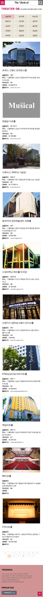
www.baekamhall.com (16, 442)
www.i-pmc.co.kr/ (15, 139)
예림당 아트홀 (9, 121)
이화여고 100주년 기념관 (14, 172)
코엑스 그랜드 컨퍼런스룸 (14, 70)
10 (23, 556)
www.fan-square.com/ (17, 340)
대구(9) (21, 21)
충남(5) (21, 31)
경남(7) (8, 26)
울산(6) (35, 26)
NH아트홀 (6, 476)
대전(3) (21, 35)
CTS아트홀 (7, 527)
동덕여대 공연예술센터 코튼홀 (16, 221)
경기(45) (21, 16)
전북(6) (8, 31)
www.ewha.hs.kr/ (15, 187)
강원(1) (35, 35)
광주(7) (35, 21)
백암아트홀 (7, 425)
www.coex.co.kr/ (15, 88)
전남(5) (35, 31)
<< (5, 553)
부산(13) (35, 16)
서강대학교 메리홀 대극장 (14, 272)
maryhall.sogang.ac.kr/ (16, 289)
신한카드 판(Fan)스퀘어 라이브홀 (18, 323)
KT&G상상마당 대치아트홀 (14, 374)
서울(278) (8, 16)
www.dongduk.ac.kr (16, 238)
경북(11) (8, 21)
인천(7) (21, 26)
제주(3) (8, 35)
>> (32, 556)
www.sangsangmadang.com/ (19, 391)
